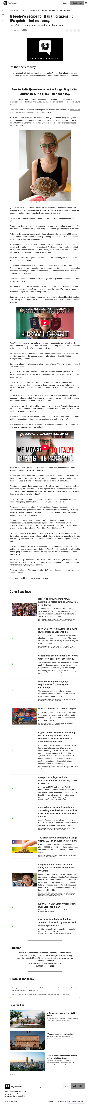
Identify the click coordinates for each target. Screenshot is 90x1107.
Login (65, 3)
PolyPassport (14, 10)
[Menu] (86, 2)
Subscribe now (77, 3)
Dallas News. (66, 994)
